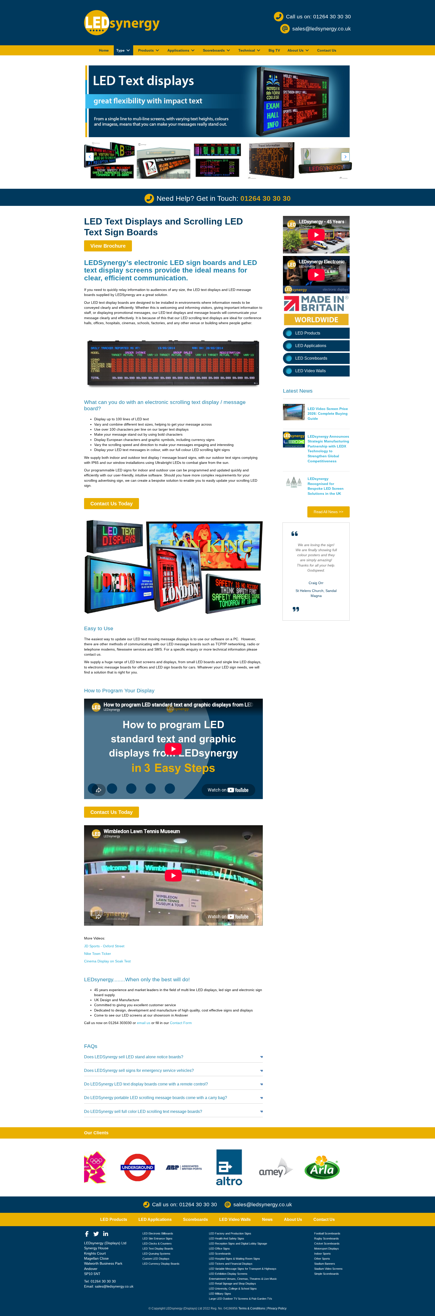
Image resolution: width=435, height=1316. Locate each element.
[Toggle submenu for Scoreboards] (228, 50)
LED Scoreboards (311, 358)
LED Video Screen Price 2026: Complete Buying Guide (328, 414)
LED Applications (310, 346)
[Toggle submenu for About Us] (307, 50)
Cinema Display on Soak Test (107, 961)
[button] (89, 157)
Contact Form (181, 1023)
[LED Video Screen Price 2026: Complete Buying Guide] (294, 412)
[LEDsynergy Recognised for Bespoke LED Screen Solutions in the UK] (294, 482)
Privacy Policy (276, 1308)
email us (143, 1023)
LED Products (307, 333)
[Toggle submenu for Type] (128, 50)
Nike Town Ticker (97, 954)
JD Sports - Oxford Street (104, 946)
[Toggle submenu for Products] (157, 50)
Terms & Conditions (251, 1308)
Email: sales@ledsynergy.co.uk (108, 1286)
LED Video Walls (310, 371)
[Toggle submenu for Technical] (259, 50)
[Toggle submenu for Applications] (193, 50)
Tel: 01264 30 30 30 (100, 1281)
